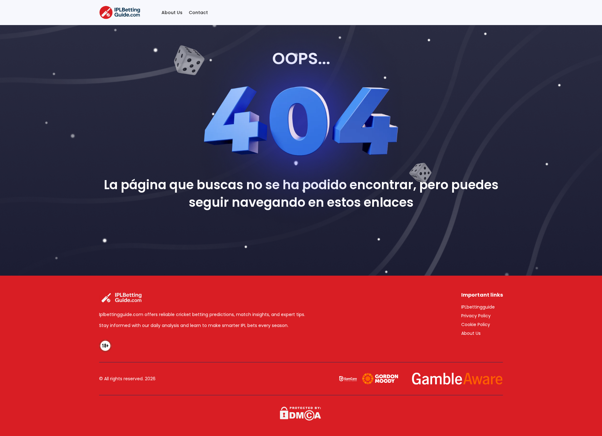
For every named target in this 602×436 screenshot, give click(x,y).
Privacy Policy (476, 316)
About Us (171, 12)
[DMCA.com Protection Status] (301, 413)
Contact (198, 12)
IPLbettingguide (478, 307)
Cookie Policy (475, 324)
